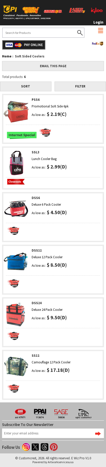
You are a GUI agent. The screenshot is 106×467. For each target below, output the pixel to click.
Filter (80, 86)
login (98, 22)
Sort (25, 86)
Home (7, 56)
